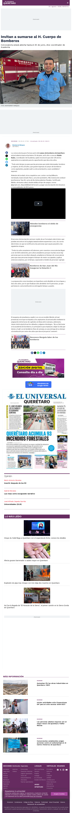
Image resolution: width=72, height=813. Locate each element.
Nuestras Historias (26, 771)
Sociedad (14, 141)
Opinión (8, 476)
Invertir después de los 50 (15, 483)
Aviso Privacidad (54, 802)
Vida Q (5, 788)
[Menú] (68, 3)
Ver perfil (15, 146)
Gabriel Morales (10, 491)
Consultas (50, 788)
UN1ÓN (49, 777)
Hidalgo (37, 775)
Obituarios (50, 784)
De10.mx (49, 771)
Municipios (6, 782)
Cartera (5, 777)
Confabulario (51, 779)
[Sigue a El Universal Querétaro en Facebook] (58, 770)
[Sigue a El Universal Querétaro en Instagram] (64, 770)
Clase (48, 773)
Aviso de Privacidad (36, 796)
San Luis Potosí (39, 769)
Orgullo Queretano (26, 773)
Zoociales (24, 779)
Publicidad (44, 802)
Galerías (15, 769)
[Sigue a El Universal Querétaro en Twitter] (61, 770)
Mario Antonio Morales (12, 480)
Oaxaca (37, 771)
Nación (5, 773)
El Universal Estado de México (40, 778)
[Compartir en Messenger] (6, 162)
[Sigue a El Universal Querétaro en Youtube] (67, 770)
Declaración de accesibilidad (36, 804)
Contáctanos (18, 802)
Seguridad (6, 771)
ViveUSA (49, 775)
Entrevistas (24, 769)
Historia (62, 802)
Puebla (37, 773)
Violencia (37, 802)
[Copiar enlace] (6, 165)
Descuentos (50, 786)
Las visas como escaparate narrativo (19, 494)
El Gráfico (50, 769)
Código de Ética (28, 802)
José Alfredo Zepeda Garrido (15, 501)
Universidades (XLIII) (13, 504)
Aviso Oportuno (51, 782)
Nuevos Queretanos (27, 782)
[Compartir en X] (6, 156)
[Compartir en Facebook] (6, 152)
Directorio (10, 802)
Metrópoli (6, 779)
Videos (14, 771)
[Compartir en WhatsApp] (6, 159)
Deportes (6, 784)
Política (5, 775)
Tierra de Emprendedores (26, 776)
